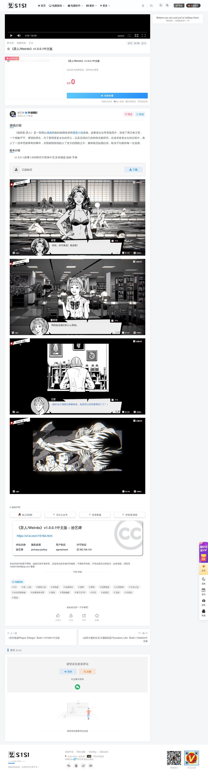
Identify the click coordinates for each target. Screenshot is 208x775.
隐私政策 (104, 751)
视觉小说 (78, 132)
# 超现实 (105, 592)
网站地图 (81, 751)
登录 (69, 671)
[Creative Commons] (78, 549)
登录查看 (108, 95)
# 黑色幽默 (65, 592)
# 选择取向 (68, 587)
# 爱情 (92, 587)
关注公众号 (62, 514)
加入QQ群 (27, 514)
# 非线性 (128, 592)
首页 (11, 42)
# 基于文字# (80, 592)
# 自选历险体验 (19, 592)
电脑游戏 (21, 42)
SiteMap (93, 751)
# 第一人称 (26, 587)
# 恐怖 (81, 587)
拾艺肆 (21, 112)
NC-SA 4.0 (85, 549)
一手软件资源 (97, 756)
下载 (135, 169)
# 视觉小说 (41, 587)
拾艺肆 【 (83, 756)
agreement (62, 549)
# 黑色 (15, 597)
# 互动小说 (133, 587)
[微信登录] (77, 687)
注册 (89, 671)
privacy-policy (39, 549)
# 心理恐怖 (119, 587)
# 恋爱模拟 (104, 587)
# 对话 (93, 592)
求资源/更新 (131, 514)
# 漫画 (52, 592)
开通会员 (195, 5)
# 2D (14, 587)
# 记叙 (116, 592)
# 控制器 (54, 587)
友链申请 (69, 751)
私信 (141, 114)
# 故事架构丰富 (37, 592)
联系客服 (96, 514)
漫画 (49, 132)
